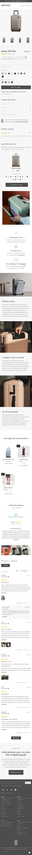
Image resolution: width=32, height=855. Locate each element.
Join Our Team (20, 816)
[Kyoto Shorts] (8, 480)
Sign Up (28, 782)
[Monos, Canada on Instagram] (3, 790)
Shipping (19, 832)
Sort (17, 571)
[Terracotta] (21, 73)
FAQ (18, 825)
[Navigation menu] (30, 6)
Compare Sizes (5, 816)
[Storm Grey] (24, 73)
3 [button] (15, 226)
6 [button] (20, 226)
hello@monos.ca (10, 793)
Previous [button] (1, 23)
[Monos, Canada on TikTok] (11, 790)
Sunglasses (4, 808)
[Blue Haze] (12, 73)
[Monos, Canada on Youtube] (15, 790)
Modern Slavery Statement (12, 849)
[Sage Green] (18, 73)
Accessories (4, 812)
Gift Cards (3, 814)
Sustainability (20, 808)
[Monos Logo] (5, 5)
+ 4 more (5, 678)
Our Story (19, 801)
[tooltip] (21, 528)
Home (2, 46)
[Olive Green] (9, 73)
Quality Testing (21, 806)
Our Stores (20, 799)
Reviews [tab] (5, 561)
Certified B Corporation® (21, 122)
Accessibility (24, 849)
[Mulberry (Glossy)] (6, 82)
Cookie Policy (26, 848)
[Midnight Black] (3, 76)
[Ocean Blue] (15, 73)
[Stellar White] (28, 73)
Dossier (19, 810)
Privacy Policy (18, 848)
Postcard (19, 814)
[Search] (21, 6)
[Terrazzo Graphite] (3, 82)
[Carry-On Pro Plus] (8, 452)
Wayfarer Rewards (5, 823)
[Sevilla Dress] (24, 452)
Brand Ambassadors (6, 825)
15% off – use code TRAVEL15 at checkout (16, 1)
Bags (2, 806)
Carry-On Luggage (6, 801)
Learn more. (21, 255)
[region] (16, 550)
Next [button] (31, 23)
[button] (7, 54)
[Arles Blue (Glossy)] (12, 82)
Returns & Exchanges (22, 827)
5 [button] (18, 226)
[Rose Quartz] (6, 73)
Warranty (19, 829)
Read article (16, 772)
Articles (19, 812)
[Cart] (27, 6)
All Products (4, 799)
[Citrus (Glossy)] (9, 82)
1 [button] (11, 226)
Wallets (3, 810)
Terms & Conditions (22, 834)
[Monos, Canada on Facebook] (7, 790)
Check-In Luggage (5, 803)
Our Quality (20, 803)
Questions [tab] (14, 561)
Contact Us (20, 823)
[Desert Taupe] (3, 73)
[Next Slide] (29, 550)
